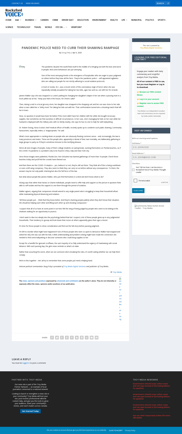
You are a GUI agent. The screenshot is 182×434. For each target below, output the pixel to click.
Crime (55, 20)
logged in (26, 363)
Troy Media (117, 272)
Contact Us (17, 3)
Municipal (136, 20)
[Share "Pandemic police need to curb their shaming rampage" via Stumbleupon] (86, 337)
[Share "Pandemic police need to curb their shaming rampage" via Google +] (61, 337)
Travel (37, 27)
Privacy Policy (130, 430)
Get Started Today (30, 411)
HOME (8, 20)
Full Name (136, 143)
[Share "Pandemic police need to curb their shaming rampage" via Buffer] (81, 337)
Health (114, 20)
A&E (17, 20)
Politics (149, 20)
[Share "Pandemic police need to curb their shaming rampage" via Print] (96, 337)
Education (83, 20)
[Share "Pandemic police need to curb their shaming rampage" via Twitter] (56, 337)
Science (9, 27)
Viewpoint (76, 27)
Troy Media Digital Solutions (75, 266)
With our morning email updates (145, 138)
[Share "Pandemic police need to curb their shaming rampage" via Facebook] (52, 337)
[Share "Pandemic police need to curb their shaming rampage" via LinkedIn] (76, 337)
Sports (161, 20)
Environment (99, 20)
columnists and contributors (68, 281)
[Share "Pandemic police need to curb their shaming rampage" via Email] (91, 337)
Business (29, 20)
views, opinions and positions (34, 281)
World (48, 27)
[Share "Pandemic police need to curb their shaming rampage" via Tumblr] (66, 337)
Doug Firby (66, 52)
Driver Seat (68, 20)
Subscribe (138, 190)
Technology (23, 27)
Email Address (138, 153)
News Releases (32, 3)
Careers (44, 20)
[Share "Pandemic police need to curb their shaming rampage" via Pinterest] (71, 337)
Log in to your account (149, 99)
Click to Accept (116, 430)
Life (123, 20)
